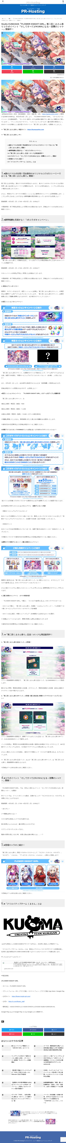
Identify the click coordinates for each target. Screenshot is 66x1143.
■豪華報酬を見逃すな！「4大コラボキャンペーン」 (25, 150)
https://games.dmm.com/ (50, 114)
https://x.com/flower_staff (16, 1001)
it (3, 1021)
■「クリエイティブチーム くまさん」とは (22, 162)
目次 (30, 141)
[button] (61, 531)
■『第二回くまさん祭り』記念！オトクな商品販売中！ (26, 153)
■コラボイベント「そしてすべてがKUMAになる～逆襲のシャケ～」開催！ (32, 156)
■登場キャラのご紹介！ (16, 159)
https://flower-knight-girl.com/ (21, 996)
